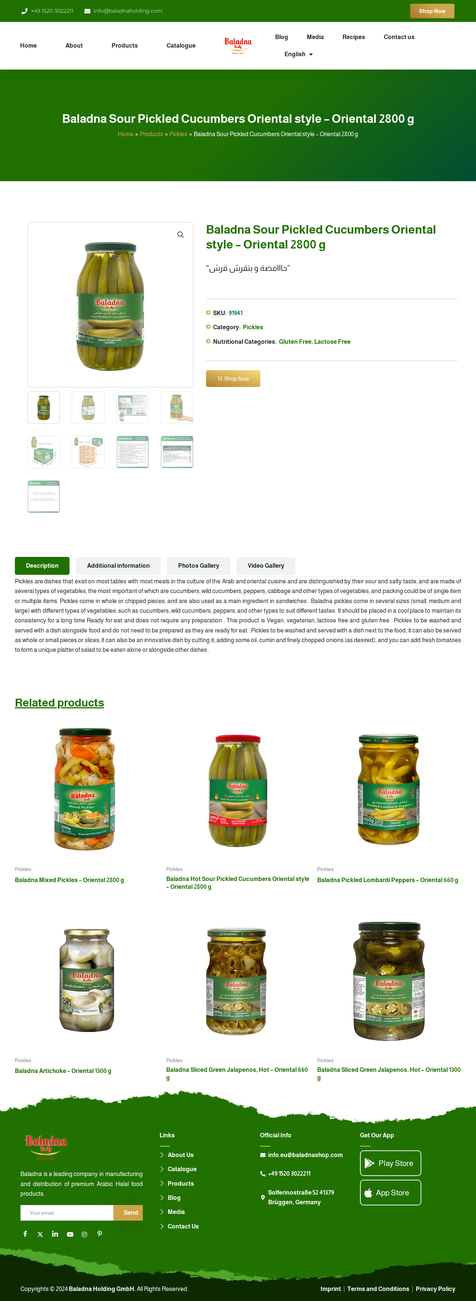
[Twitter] (42, 1234)
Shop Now (236, 378)
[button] (180, 234)
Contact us (399, 37)
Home (28, 45)
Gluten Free (295, 342)
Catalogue (181, 45)
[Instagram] (87, 1234)
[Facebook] (27, 1234)
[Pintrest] (102, 1234)
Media (315, 37)
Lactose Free (332, 342)
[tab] (42, 566)
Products (125, 45)
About (74, 45)
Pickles (253, 327)
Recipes (353, 37)
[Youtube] (72, 1234)
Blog (281, 37)
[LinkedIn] (57, 1234)
